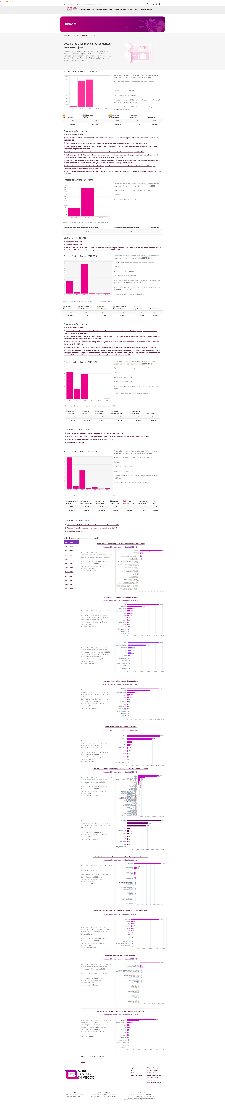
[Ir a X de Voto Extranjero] (150, 4)
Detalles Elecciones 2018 (74, 328)
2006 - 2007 (69, 589)
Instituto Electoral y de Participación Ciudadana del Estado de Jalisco (120, 769)
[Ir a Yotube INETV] (153, 4)
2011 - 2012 (69, 580)
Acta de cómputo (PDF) (74, 244)
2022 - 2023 (69, 546)
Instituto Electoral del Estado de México (121, 727)
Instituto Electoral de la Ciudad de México (120, 597)
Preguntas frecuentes (154, 1082)
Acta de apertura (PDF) (74, 241)
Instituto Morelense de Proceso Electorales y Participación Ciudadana (120, 857)
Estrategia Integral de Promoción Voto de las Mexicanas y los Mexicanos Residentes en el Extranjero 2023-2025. (104, 152)
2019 (66, 559)
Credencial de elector (154, 1075)
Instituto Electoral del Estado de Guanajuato (120, 681)
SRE (131, 1077)
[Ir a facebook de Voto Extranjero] (147, 4)
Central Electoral (136, 1075)
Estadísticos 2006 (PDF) (75, 531)
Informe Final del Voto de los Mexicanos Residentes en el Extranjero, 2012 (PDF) (95, 433)
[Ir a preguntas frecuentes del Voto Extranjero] (156, 4)
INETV (132, 1072)
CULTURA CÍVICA (133, 10)
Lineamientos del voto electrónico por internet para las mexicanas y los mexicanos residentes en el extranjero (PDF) (106, 143)
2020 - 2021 (69, 555)
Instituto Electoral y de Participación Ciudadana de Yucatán (120, 1011)
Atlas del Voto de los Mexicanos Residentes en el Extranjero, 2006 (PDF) (92, 528)
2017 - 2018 (69, 563)
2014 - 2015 (69, 576)
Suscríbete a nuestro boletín (93, 4)
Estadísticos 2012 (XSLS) (75, 443)
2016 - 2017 (69, 567)
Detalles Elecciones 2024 (74, 135)
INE (79, 4)
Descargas (150, 1085)
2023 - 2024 (69, 542)
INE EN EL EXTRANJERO (87, 10)
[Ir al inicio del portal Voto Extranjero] (72, 8)
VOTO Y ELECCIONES (120, 10)
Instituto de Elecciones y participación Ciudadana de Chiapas (121, 544)
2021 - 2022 (69, 551)
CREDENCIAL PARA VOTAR (104, 10)
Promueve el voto (152, 1080)
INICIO (70, 35)
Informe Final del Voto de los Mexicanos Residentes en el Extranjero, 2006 (93, 525)
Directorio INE (69, 4)
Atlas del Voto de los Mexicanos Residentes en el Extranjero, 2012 (90, 439)
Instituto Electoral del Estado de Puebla (120, 956)
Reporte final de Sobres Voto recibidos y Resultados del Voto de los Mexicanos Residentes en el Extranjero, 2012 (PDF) (108, 436)
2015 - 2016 (69, 572)
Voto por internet (153, 1077)
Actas (83, 1062)
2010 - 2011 (69, 584)
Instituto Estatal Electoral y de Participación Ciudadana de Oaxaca (120, 910)
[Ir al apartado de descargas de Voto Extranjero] (159, 4)
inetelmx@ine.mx (153, 1100)
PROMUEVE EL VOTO (146, 10)
